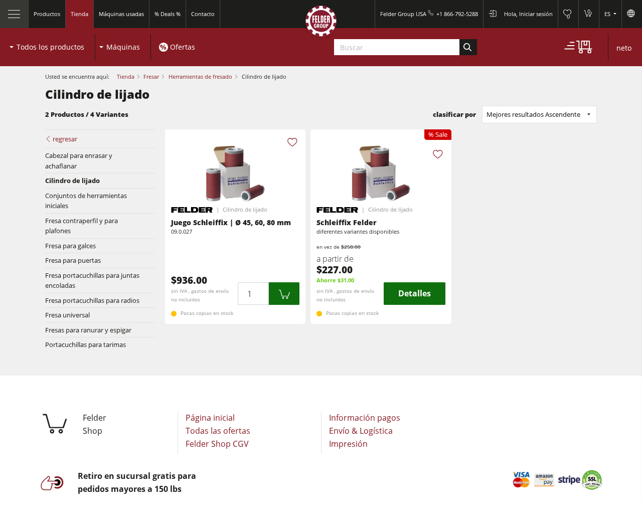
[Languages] (631, 14)
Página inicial (210, 417)
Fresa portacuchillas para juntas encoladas (92, 280)
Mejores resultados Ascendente (533, 114)
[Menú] (14, 14)
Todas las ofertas (218, 430)
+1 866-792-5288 (457, 14)
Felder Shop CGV (217, 443)
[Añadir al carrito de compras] (284, 293)
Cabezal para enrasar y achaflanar (78, 160)
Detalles (414, 293)
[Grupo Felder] (321, 23)
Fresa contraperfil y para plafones (81, 225)
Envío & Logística (361, 430)
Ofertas (182, 47)
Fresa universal (67, 314)
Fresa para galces (70, 245)
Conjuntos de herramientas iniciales (86, 200)
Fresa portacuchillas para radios (92, 300)
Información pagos (364, 417)
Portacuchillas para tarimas (85, 344)
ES (608, 14)
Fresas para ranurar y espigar (88, 329)
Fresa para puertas (73, 260)
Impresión (348, 443)
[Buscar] (468, 47)
